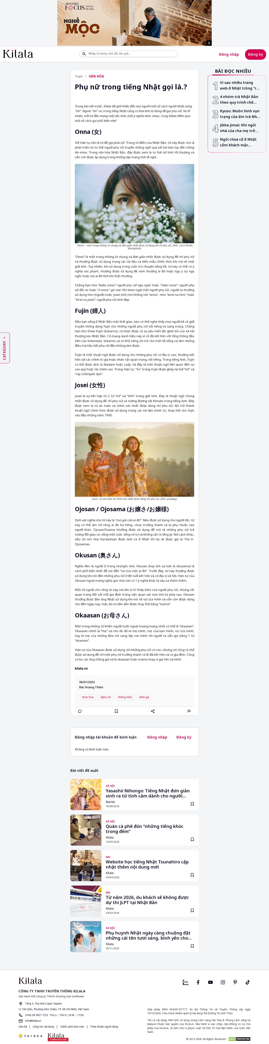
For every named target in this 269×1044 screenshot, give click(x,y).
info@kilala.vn (32, 1020)
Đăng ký (255, 54)
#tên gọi (144, 697)
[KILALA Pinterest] (235, 982)
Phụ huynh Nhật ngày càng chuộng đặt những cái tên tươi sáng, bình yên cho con (148, 935)
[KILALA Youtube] (210, 982)
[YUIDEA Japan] (30, 1036)
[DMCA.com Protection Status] (239, 1039)
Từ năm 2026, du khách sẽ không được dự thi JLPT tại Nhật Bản (147, 900)
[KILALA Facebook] (185, 982)
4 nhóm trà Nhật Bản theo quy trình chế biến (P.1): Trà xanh (239, 99)
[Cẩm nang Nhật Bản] (75, 980)
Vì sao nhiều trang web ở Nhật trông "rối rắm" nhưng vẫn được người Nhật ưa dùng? (240, 85)
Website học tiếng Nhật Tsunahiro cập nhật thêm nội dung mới (147, 864)
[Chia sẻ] (153, 711)
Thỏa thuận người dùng (103, 1026)
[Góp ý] (189, 711)
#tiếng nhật (125, 697)
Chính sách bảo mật (72, 1026)
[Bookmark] (192, 804)
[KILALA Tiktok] (248, 982)
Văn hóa (96, 76)
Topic (79, 76)
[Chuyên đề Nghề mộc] (134, 23)
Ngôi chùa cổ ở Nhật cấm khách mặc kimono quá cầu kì (238, 142)
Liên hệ (22, 1026)
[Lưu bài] (116, 711)
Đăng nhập (229, 54)
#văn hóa (87, 697)
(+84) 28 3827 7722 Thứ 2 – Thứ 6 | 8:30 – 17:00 (54, 1015)
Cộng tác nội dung (43, 1026)
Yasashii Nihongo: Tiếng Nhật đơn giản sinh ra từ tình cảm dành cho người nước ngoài (148, 793)
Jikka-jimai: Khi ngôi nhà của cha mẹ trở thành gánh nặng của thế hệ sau (239, 128)
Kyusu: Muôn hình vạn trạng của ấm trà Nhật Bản (240, 114)
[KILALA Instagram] (223, 982)
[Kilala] (18, 54)
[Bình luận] (80, 711)
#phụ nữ (106, 697)
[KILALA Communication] (58, 1037)
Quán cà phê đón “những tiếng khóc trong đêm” (144, 829)
